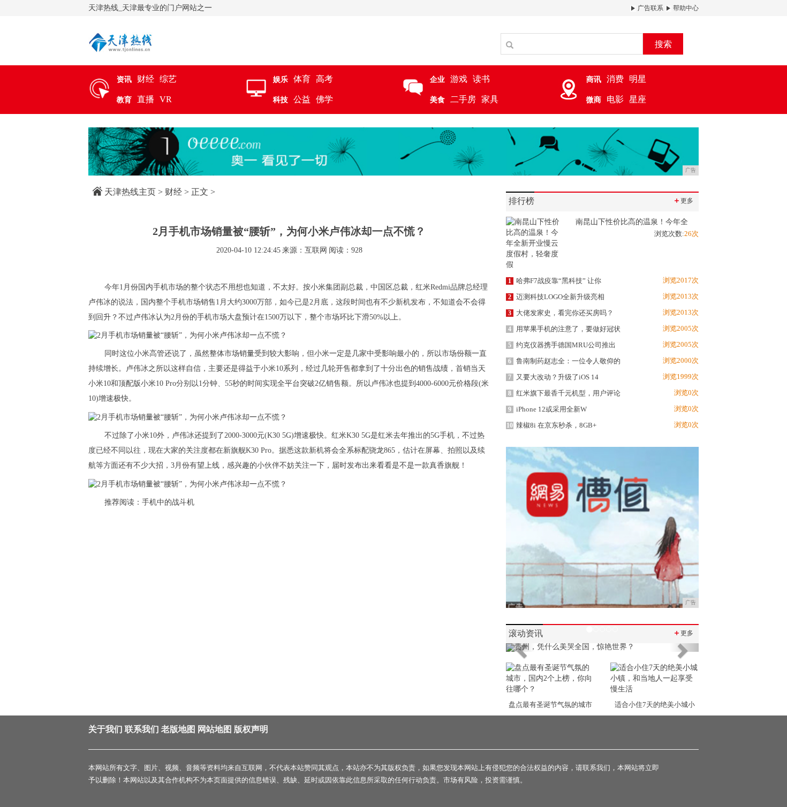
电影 (615, 99)
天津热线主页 (130, 191)
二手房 (463, 99)
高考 (324, 78)
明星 (637, 78)
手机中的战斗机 (168, 502)
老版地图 (178, 729)
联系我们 (142, 729)
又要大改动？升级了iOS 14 (553, 377)
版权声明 (251, 729)
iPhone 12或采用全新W (547, 409)
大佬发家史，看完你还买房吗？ (561, 313)
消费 (615, 78)
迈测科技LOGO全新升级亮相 (556, 297)
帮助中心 (685, 8)
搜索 (663, 44)
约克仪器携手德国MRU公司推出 (562, 345)
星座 (637, 99)
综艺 (168, 78)
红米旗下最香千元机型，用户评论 (564, 393)
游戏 (458, 78)
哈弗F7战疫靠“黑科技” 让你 (554, 281)
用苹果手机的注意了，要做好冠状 (564, 329)
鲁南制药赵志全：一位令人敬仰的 (564, 361)
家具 (489, 99)
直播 (145, 99)
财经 (145, 78)
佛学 (324, 99)
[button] (520, 647)
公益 (302, 99)
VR (166, 99)
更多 (683, 200)
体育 (302, 78)
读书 (481, 78)
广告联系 (649, 8)
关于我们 (105, 729)
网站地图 (215, 729)
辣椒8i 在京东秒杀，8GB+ (551, 425)
